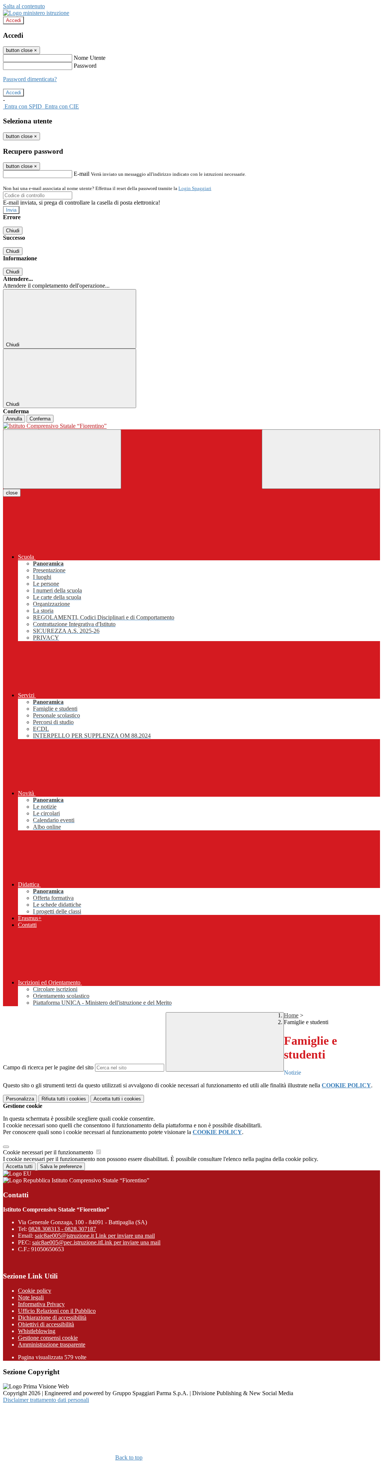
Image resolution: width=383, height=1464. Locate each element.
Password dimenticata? (30, 79)
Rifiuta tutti (64, 1099)
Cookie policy (34, 1290)
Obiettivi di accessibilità (46, 1324)
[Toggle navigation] (62, 459)
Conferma (40, 419)
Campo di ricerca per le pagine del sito (48, 1067)
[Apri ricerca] (321, 459)
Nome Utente (89, 58)
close (12, 493)
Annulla (14, 419)
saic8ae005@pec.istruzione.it (96, 1242)
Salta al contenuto (24, 6)
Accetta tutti (117, 1099)
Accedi (13, 20)
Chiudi (12, 230)
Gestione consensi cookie (48, 1338)
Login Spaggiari (194, 188)
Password (85, 65)
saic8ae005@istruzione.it (95, 1235)
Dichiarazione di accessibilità (52, 1317)
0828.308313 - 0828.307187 (62, 1229)
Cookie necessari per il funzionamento (49, 1152)
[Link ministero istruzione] (36, 13)
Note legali (31, 1297)
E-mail (81, 174)
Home (291, 1015)
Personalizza (20, 1099)
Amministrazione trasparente (51, 1344)
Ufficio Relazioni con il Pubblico (57, 1311)
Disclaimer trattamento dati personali (46, 1400)
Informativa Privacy (41, 1304)
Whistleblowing (36, 1331)
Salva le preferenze (61, 1166)
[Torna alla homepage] (191, 426)
